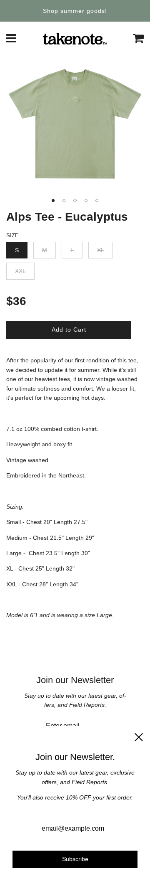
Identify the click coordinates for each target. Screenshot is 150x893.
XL (100, 250)
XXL (20, 271)
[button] (53, 200)
